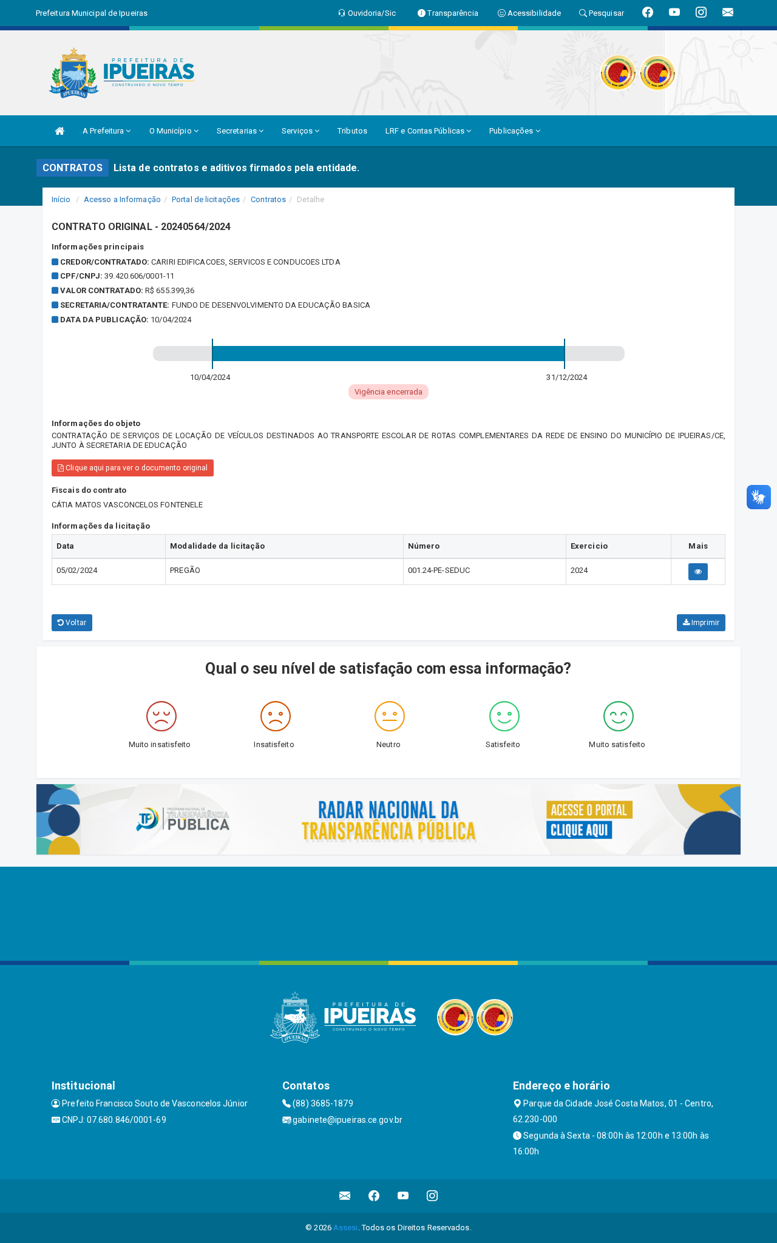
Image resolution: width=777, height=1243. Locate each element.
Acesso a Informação (122, 199)
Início (61, 199)
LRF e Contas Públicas (425, 130)
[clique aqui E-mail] (345, 1196)
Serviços (298, 130)
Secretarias (238, 130)
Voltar (75, 622)
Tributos (352, 130)
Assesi (345, 1227)
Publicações (512, 130)
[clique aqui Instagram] (432, 1196)
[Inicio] (59, 130)
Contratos (268, 199)
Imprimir (704, 622)
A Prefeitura (104, 130)
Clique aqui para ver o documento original (136, 468)
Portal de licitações (206, 199)
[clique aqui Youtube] (403, 1196)
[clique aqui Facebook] (374, 1196)
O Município (171, 130)
